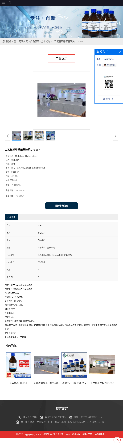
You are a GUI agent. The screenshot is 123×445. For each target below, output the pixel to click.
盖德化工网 (87, 434)
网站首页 (23, 41)
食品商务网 (100, 434)
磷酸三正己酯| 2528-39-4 (74, 383)
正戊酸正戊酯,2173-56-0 (102, 383)
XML (68, 434)
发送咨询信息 (61, 206)
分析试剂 (45, 41)
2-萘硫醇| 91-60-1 (18, 383)
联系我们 (61, 408)
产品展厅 (34, 41)
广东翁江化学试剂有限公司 (51, 434)
